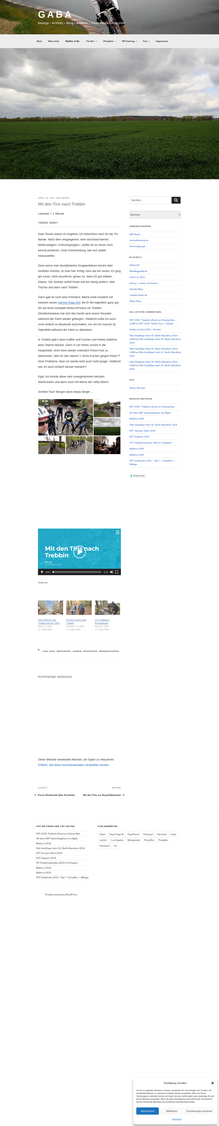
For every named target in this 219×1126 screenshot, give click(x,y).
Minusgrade (134, 840)
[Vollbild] (116, 572)
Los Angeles (117, 840)
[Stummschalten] (111, 572)
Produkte (108, 41)
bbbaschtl (134, 265)
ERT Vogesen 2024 (139, 436)
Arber (102, 834)
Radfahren (90, 651)
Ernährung (64, 651)
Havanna (162, 834)
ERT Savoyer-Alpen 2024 (142, 430)
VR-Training (128, 41)
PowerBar (149, 840)
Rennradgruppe (138, 246)
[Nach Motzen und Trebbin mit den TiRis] (50, 607)
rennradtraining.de (139, 240)
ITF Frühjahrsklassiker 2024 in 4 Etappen (151, 442)
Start (39, 41)
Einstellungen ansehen (199, 1111)
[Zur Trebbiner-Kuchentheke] (107, 607)
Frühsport (148, 834)
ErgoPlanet (133, 834)
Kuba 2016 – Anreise (150, 329)
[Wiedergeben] (42, 572)
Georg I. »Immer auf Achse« (144, 283)
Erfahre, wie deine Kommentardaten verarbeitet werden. (74, 765)
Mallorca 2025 (137, 418)
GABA (55, 14)
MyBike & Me (72, 41)
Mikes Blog (135, 301)
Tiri (115, 845)
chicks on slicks (137, 277)
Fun (145, 41)
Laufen (103, 840)
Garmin (77, 651)
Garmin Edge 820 (69, 302)
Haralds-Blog (136, 289)
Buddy (133, 329)
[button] (212, 1083)
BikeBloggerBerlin (138, 271)
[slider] (77, 572)
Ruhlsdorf (105, 845)
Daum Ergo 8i (116, 834)
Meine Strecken (137, 388)
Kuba (173, 834)
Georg (65, 198)
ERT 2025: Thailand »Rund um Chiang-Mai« (152, 406)
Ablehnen (171, 1111)
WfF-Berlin (135, 234)
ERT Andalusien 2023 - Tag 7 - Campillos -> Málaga (62, 877)
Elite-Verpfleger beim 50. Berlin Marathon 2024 (153, 424)
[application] (79, 552)
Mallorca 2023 (137, 454)
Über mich (53, 41)
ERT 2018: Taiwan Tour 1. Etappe (156, 323)
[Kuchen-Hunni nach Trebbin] (79, 607)
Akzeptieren (148, 1111)
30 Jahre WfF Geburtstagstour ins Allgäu (150, 412)
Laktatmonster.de (138, 295)
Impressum (177, 1119)
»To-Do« (90, 41)
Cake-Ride (48, 651)
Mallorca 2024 (137, 448)
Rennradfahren (109, 651)
